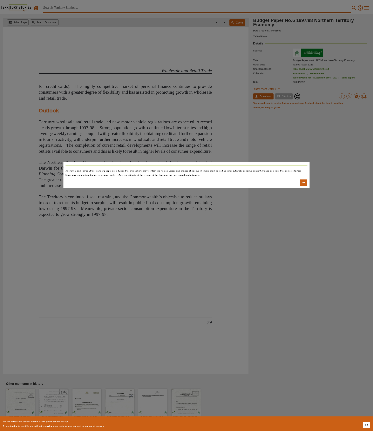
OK (303, 182)
